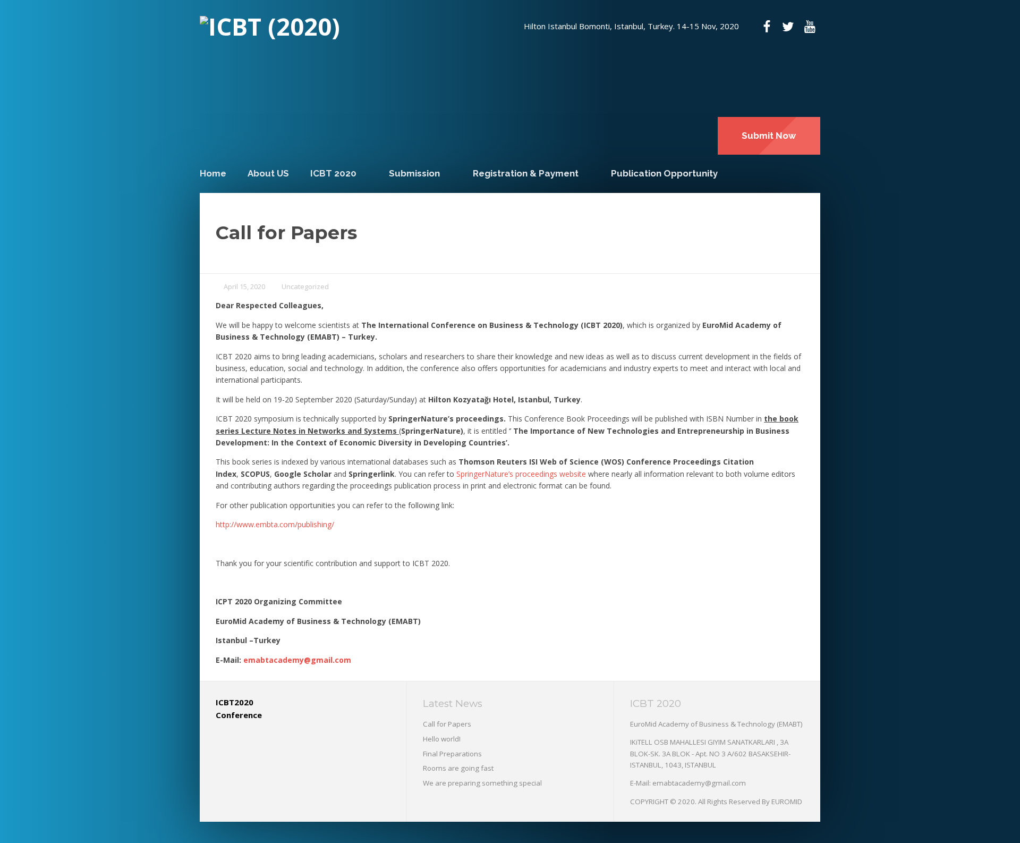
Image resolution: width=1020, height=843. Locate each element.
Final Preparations (452, 753)
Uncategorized (305, 286)
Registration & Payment (526, 173)
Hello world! (442, 739)
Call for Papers (447, 724)
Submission (414, 173)
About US (268, 173)
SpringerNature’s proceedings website (521, 474)
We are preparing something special (482, 783)
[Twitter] (787, 26)
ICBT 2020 (333, 173)
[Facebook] (766, 26)
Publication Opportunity (664, 173)
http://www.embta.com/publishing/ (275, 524)
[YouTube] (809, 26)
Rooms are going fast (458, 768)
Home (213, 173)
